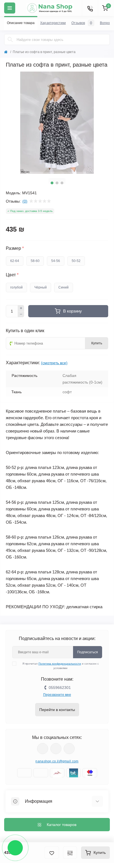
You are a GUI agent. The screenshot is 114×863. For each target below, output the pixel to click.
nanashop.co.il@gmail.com (56, 761)
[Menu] (9, 8)
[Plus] (21, 308)
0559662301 (60, 687)
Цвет (12, 275)
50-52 (76, 261)
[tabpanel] (57, 123)
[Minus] (21, 314)
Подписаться (87, 652)
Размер (15, 248)
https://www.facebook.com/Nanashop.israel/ (42, 748)
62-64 (14, 261)
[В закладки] (52, 852)
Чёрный (40, 287)
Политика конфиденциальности (59, 663)
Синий (63, 287)
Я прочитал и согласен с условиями (60, 666)
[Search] (10, 39)
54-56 (55, 261)
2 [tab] (57, 183)
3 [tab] (62, 183)
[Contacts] (90, 8)
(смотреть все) (54, 363)
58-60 (35, 261)
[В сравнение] (70, 852)
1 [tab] (52, 183)
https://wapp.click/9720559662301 (69, 748)
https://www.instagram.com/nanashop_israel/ (55, 748)
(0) (24, 201)
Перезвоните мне (57, 695)
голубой (16, 287)
